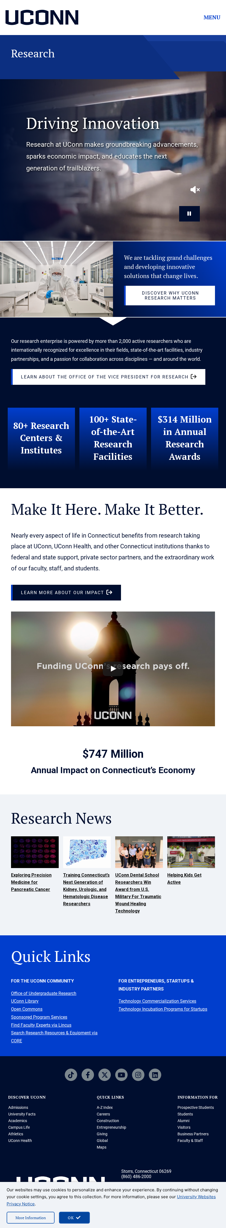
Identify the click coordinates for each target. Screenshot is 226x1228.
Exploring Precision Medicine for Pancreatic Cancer (31, 882)
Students (185, 1114)
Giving (102, 1134)
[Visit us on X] (104, 1075)
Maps (101, 1147)
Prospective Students (195, 1107)
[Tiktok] (71, 1075)
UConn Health (20, 1140)
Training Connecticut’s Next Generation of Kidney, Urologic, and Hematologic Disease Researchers (86, 889)
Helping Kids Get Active (184, 878)
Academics (17, 1120)
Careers (103, 1114)
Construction (108, 1120)
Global (102, 1140)
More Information (30, 1217)
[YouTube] (121, 1075)
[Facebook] (88, 1075)
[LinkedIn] (155, 1075)
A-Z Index (105, 1107)
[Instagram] (138, 1075)
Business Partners (193, 1134)
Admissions (18, 1107)
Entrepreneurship (111, 1127)
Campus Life (19, 1127)
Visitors (183, 1127)
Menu (212, 17)
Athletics (15, 1134)
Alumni (183, 1120)
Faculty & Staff (190, 1140)
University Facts (22, 1114)
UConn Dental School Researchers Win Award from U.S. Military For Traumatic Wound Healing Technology (138, 893)
